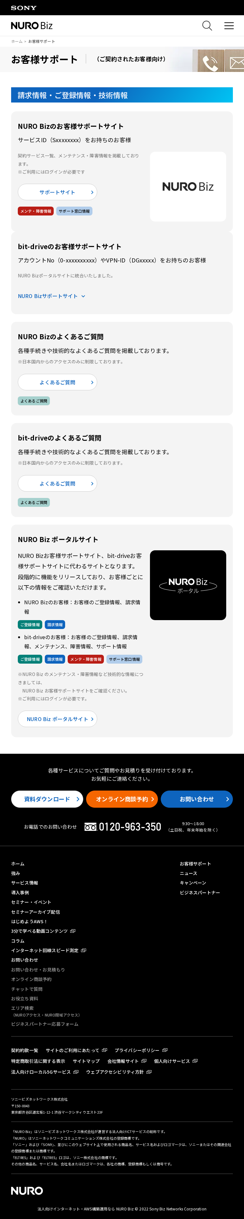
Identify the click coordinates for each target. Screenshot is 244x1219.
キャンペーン (193, 882)
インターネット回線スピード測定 (44, 950)
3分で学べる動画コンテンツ (39, 931)
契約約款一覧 (24, 1050)
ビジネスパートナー (200, 892)
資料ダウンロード (47, 799)
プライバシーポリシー (137, 1050)
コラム (17, 940)
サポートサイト (57, 192)
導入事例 (20, 892)
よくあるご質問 (57, 382)
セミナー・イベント (31, 902)
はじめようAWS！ (29, 921)
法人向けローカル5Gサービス (41, 1072)
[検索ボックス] (207, 26)
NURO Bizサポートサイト (48, 296)
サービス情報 (24, 882)
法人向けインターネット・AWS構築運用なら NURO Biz (86, 1208)
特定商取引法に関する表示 (38, 1061)
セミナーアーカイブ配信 (35, 912)
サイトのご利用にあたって (72, 1050)
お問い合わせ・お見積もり (38, 969)
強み (15, 873)
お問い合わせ (197, 799)
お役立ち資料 (24, 998)
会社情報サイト (123, 1061)
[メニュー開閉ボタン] (229, 25)
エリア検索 (46, 1011)
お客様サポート (195, 863)
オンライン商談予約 (122, 799)
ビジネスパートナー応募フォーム (44, 1024)
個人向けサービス (172, 1061)
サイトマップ (86, 1061)
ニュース (189, 873)
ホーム (17, 41)
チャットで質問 (27, 989)
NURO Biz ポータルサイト (57, 719)
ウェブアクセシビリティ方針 (115, 1072)
